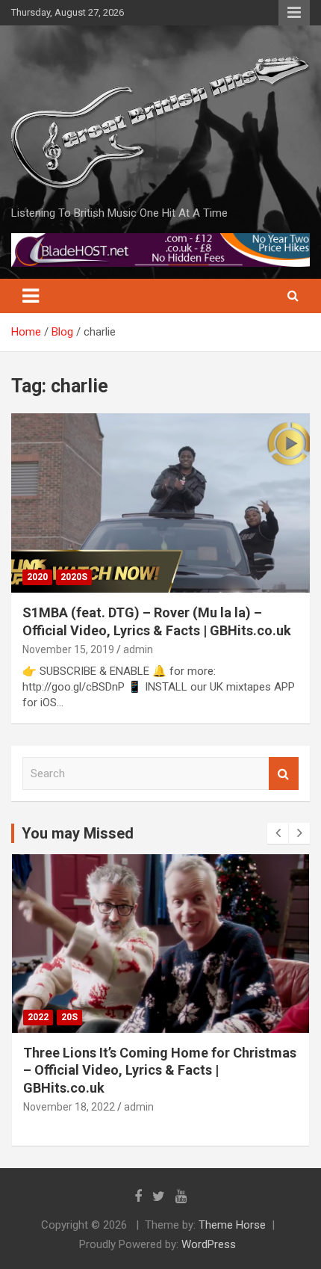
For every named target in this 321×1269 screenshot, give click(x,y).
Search (284, 774)
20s (69, 1017)
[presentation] (277, 833)
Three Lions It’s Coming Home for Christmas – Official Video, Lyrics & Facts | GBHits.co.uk (159, 1070)
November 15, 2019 (68, 649)
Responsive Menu (294, 12)
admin (138, 649)
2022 (38, 1017)
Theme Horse (232, 1225)
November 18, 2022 (69, 1107)
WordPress (208, 1244)
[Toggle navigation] (30, 296)
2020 (37, 577)
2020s (73, 577)
